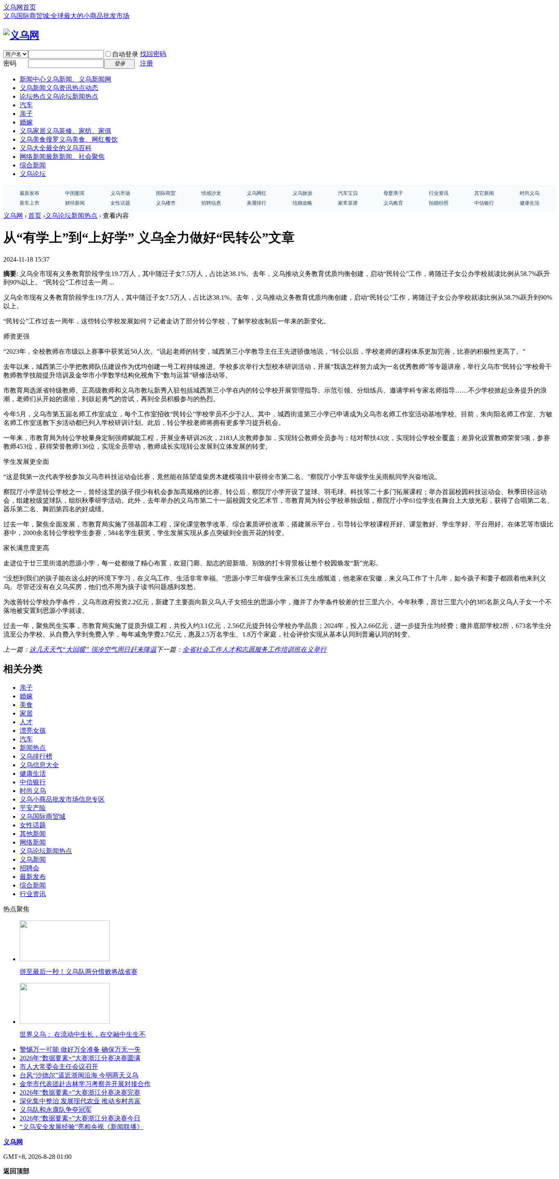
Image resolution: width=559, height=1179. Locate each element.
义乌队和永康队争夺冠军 (56, 1109)
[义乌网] (21, 35)
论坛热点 (59, 96)
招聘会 (29, 868)
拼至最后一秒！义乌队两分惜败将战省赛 (78, 971)
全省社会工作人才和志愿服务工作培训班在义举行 (255, 649)
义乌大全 (56, 148)
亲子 (26, 113)
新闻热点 (33, 747)
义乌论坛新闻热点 (71, 215)
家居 (26, 713)
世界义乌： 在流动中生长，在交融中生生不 (83, 1034)
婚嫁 (26, 122)
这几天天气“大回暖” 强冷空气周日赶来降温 (92, 649)
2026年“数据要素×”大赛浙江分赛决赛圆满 (80, 1058)
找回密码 (153, 53)
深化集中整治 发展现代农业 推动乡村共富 (80, 1101)
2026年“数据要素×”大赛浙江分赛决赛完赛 (80, 1092)
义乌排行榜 (36, 756)
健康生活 (33, 773)
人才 (26, 721)
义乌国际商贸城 (42, 816)
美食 (26, 704)
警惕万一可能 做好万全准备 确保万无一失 (80, 1049)
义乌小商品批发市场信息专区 (62, 799)
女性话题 (33, 825)
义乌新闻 (59, 87)
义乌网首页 (19, 7)
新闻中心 (65, 79)
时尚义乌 (33, 790)
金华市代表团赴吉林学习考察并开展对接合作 (85, 1083)
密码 (9, 63)
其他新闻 (33, 833)
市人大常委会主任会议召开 (59, 1066)
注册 (146, 63)
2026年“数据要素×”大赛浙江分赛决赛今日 (80, 1118)
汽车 (26, 105)
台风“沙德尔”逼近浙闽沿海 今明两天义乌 (79, 1075)
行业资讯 (33, 893)
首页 (34, 215)
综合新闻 (33, 165)
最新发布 (33, 876)
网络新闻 (62, 156)
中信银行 (33, 782)
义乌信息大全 (39, 764)
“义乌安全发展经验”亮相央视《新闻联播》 (81, 1126)
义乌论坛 (33, 173)
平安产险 (33, 807)
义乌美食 (69, 139)
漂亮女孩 (33, 730)
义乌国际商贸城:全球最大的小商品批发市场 (66, 15)
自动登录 (125, 54)
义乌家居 (65, 130)
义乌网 (13, 215)
